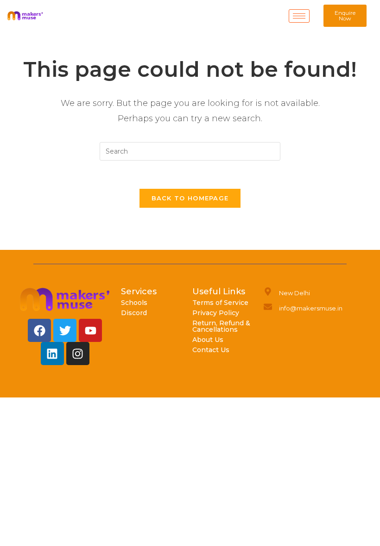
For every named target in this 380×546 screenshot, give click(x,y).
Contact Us (210, 350)
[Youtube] (90, 330)
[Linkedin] (52, 353)
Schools (134, 302)
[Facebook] (39, 330)
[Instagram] (77, 353)
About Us (207, 339)
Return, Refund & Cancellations (221, 326)
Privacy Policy (215, 313)
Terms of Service (220, 302)
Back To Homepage (190, 198)
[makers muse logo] (65, 299)
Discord (134, 313)
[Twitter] (64, 330)
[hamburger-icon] (299, 16)
